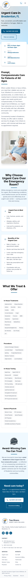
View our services (9, 37)
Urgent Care (5, 554)
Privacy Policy (7, 575)
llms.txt (22, 575)
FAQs (16, 562)
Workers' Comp (6, 562)
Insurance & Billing (19, 557)
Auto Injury (4, 559)
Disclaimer (15, 575)
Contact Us (18, 564)
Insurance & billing (14, 505)
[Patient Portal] (10, 533)
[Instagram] (7, 533)
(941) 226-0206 (8, 545)
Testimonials (18, 559)
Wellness (4, 557)
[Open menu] (25, 3)
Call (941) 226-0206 (12, 31)
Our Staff (17, 554)
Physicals (4, 564)
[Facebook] (3, 533)
